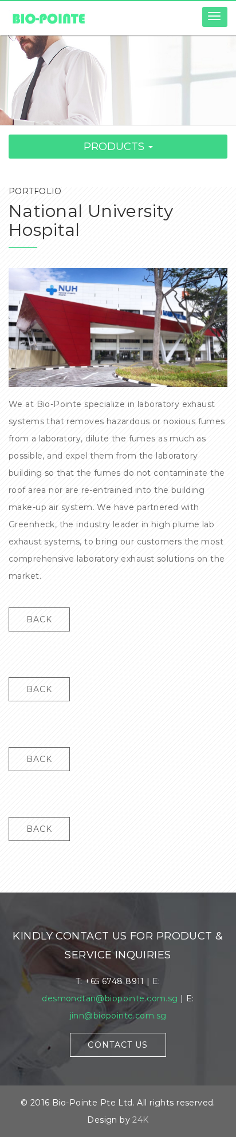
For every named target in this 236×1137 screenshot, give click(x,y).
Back (39, 619)
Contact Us (118, 1045)
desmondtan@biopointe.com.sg (110, 998)
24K (140, 1120)
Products (115, 146)
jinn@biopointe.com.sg (118, 1015)
